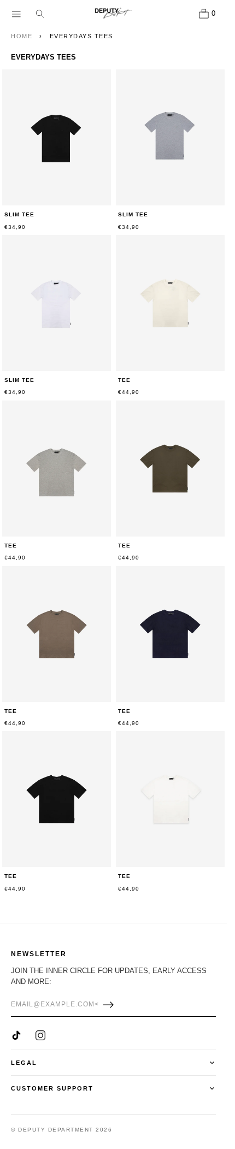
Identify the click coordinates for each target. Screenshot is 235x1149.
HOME (21, 36)
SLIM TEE (19, 214)
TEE (124, 380)
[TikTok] (16, 1035)
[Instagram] (40, 1035)
